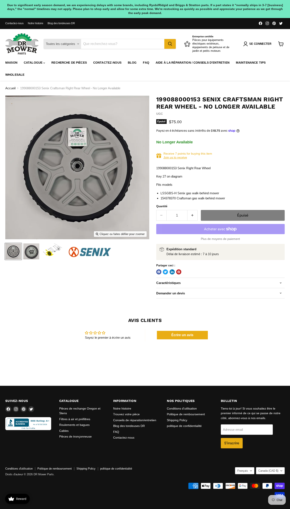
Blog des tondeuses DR (61, 23)
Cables (64, 430)
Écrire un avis (182, 335)
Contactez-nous (14, 23)
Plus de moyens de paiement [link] (220, 239)
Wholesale (14, 74)
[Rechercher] (170, 44)
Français (242, 470)
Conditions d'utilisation (182, 408)
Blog (132, 62)
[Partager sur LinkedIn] (172, 271)
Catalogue (33, 62)
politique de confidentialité (184, 426)
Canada (268, 470)
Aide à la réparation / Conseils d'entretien (192, 62)
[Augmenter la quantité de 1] (192, 215)
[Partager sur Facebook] (158, 271)
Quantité (161, 206)
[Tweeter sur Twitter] (165, 271)
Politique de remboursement (186, 414)
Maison (11, 62)
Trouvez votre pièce (126, 414)
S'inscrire (231, 443)
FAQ (146, 62)
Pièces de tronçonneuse (75, 436)
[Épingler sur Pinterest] (178, 271)
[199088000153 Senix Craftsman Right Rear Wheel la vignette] (13, 251)
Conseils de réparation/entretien (134, 420)
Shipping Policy (177, 420)
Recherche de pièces (69, 62)
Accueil (10, 88)
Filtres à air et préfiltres (74, 419)
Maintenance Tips (251, 62)
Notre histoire (35, 23)
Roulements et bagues (74, 424)
